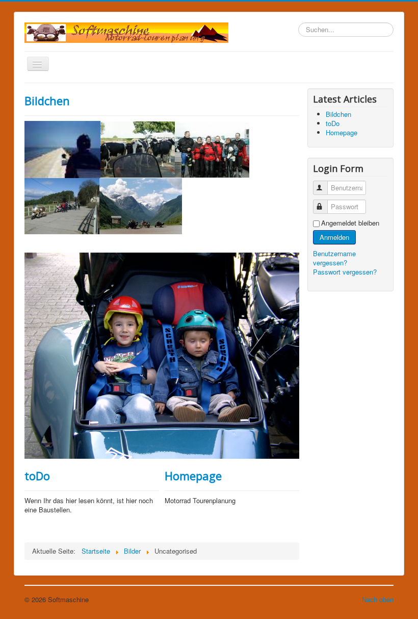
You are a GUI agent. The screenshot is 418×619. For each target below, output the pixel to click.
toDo (37, 475)
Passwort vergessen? (345, 272)
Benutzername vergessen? (334, 258)
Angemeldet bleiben (350, 223)
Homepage (193, 475)
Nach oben (378, 599)
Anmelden (334, 237)
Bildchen (47, 100)
